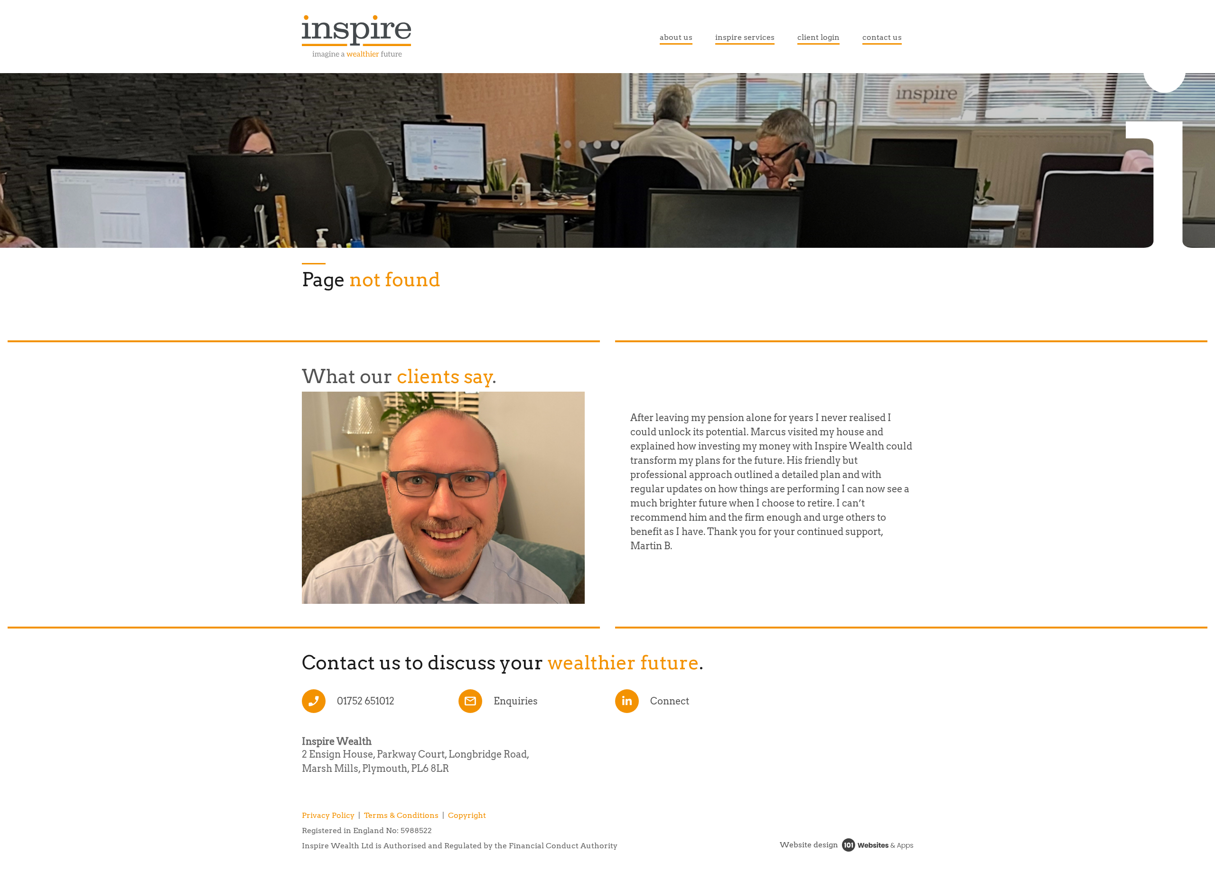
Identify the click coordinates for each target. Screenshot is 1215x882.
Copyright (467, 815)
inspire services (745, 37)
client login (818, 37)
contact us (882, 37)
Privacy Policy (328, 815)
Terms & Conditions (401, 815)
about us (676, 37)
